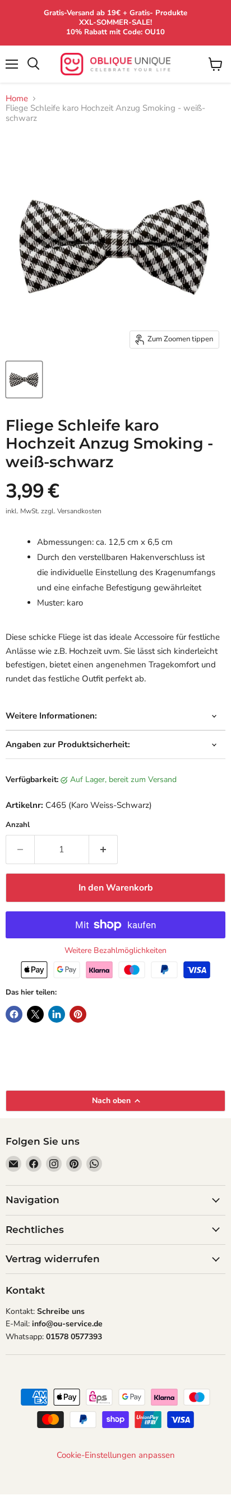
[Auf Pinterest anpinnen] (78, 1014)
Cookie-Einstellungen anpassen (116, 1455)
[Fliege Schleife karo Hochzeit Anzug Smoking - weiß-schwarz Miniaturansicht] (24, 379)
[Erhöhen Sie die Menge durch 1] (103, 849)
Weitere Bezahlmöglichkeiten (115, 950)
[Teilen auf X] (35, 1014)
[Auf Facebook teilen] (14, 1014)
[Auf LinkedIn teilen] (56, 1014)
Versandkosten (79, 511)
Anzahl (18, 825)
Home (17, 98)
